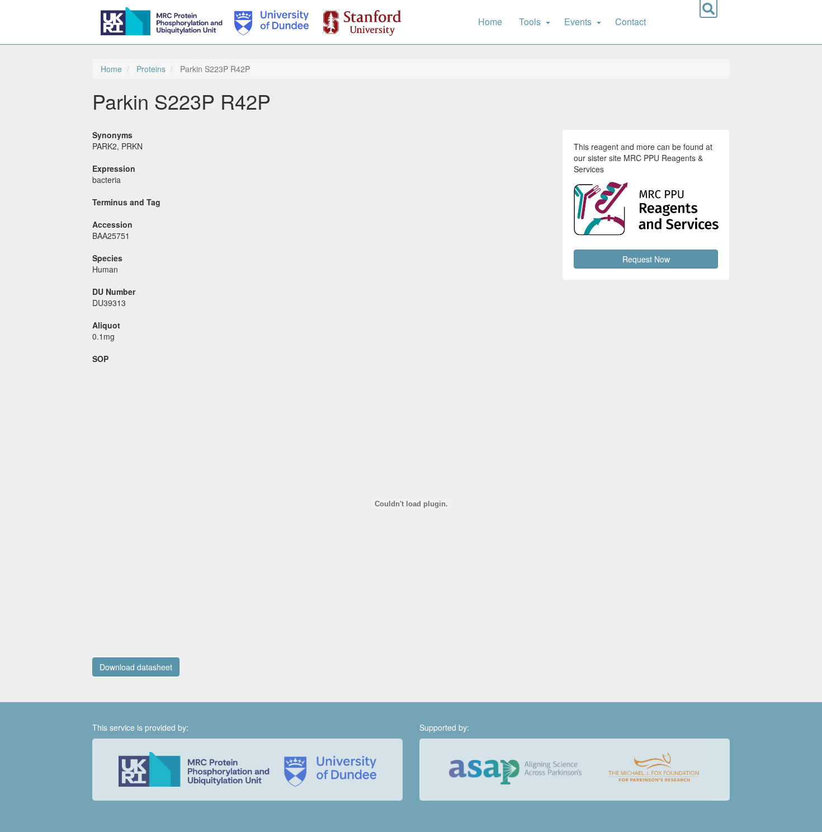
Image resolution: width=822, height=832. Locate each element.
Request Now (646, 259)
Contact (630, 21)
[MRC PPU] (164, 22)
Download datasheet (136, 667)
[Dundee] (268, 22)
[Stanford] (356, 22)
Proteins (151, 68)
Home (490, 21)
